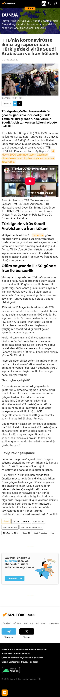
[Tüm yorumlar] (5, 692)
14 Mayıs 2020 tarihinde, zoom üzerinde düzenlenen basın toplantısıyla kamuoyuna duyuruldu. (28, 156)
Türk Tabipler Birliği (11, 533)
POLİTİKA (28, 623)
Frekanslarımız (21, 649)
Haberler (26, 521)
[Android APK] (10, 670)
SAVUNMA (54, 623)
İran (52, 533)
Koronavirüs (38, 521)
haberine (38, 235)
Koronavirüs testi (10, 527)
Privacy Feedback (29, 661)
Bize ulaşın (7, 653)
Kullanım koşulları (38, 649)
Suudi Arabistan (40, 533)
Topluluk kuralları (21, 653)
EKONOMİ (41, 623)
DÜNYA (6, 521)
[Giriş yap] (49, 3)
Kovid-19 (26, 533)
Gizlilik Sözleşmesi (11, 661)
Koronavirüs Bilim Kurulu (31, 527)
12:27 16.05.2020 (10, 59)
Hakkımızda (7, 649)
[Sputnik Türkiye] (9, 4)
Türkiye (16, 521)
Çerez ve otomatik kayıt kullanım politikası (22, 657)
